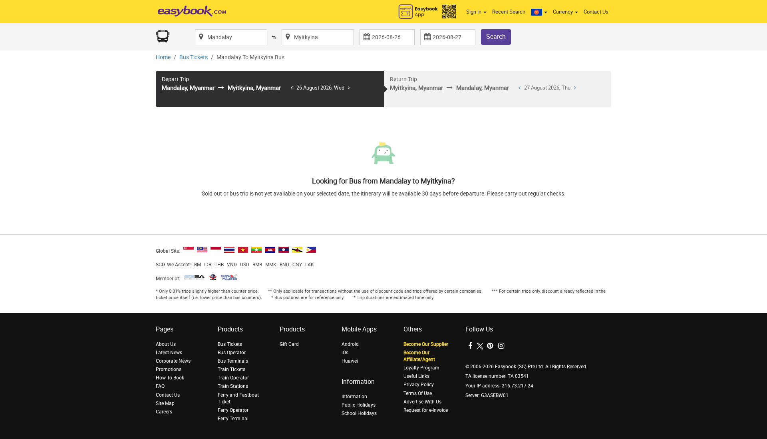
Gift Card (289, 344)
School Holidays (359, 413)
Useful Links (416, 376)
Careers (164, 412)
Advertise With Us (422, 402)
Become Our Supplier (425, 344)
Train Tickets (231, 369)
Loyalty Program (421, 368)
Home (163, 57)
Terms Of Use (417, 393)
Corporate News (173, 361)
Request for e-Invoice (425, 410)
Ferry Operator (233, 410)
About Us (166, 344)
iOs (345, 352)
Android (350, 344)
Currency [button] (563, 12)
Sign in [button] (474, 12)
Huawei (350, 361)
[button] (539, 12)
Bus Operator (232, 352)
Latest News (169, 352)
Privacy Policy (418, 384)
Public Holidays (359, 405)
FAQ (160, 386)
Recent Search (508, 12)
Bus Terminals (233, 361)
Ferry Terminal (233, 418)
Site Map (165, 403)
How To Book (170, 378)
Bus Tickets (193, 57)
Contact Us (596, 12)
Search (496, 36)
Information (354, 396)
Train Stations (233, 386)
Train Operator (233, 378)
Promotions (168, 369)
